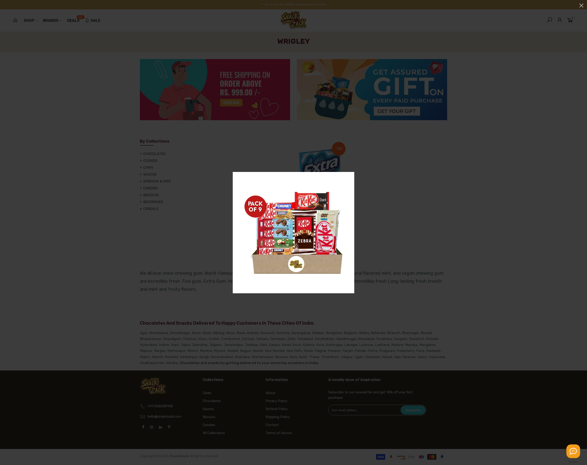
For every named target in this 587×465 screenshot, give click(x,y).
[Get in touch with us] (573, 451)
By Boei (573, 461)
